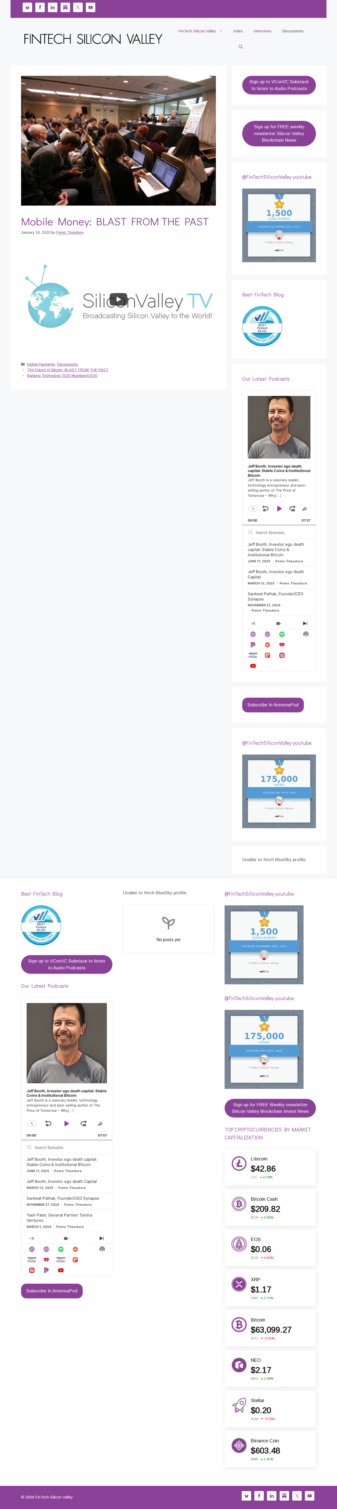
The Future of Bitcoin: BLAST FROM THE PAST (67, 370)
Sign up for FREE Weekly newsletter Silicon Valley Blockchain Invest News (270, 1108)
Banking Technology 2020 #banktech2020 (62, 376)
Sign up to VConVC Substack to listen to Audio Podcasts (279, 85)
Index (238, 31)
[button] (241, 47)
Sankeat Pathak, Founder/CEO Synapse (63, 1198)
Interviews (262, 31)
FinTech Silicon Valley (197, 31)
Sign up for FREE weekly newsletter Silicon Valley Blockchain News (279, 133)
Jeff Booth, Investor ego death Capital (62, 1181)
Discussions (293, 31)
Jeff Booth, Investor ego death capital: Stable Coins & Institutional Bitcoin (276, 549)
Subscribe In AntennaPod (273, 704)
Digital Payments (41, 364)
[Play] (118, 299)
